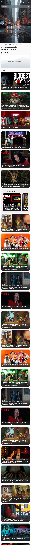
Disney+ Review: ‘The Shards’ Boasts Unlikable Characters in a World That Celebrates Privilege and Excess (15, 538)
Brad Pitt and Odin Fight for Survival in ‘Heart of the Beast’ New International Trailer (15, 185)
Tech (24, 205)
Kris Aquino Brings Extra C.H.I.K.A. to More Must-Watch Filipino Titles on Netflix (14, 307)
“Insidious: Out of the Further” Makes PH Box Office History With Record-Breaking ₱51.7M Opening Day (14, 87)
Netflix (5, 163)
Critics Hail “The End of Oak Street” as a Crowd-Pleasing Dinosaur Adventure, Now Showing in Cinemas (14, 287)
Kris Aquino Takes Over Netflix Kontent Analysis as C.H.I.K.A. (13, 166)
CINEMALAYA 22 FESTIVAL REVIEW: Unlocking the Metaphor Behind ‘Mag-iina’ (14, 229)
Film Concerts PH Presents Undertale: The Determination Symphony (11, 208)
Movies (3, 84)
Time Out (5, 205)
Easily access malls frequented (15, 61)
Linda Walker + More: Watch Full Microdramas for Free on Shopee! (15, 249)
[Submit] (28, 6)
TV (2, 163)
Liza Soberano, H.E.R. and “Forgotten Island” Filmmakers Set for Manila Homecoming (15, 146)
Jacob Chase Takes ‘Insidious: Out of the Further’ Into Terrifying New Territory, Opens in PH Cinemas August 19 (15, 480)
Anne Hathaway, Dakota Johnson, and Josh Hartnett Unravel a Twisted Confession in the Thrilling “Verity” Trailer (15, 461)
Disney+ (5, 535)
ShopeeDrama (7, 247)
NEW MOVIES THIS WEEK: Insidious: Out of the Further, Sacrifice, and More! (14, 126)
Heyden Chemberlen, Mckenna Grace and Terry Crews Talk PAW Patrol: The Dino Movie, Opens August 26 (15, 326)
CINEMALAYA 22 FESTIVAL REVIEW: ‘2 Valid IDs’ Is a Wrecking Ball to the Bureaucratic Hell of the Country (15, 500)
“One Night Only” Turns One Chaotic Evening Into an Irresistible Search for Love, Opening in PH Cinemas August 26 (15, 268)
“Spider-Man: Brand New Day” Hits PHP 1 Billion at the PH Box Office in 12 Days (13, 520)
